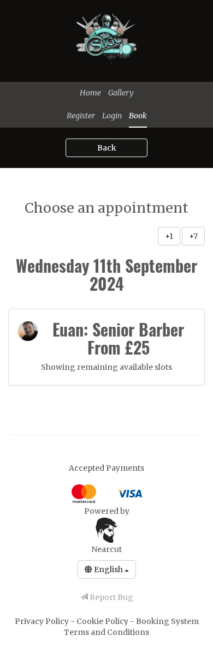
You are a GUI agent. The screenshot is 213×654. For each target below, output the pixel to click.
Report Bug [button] (110, 597)
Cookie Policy (103, 621)
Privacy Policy (42, 621)
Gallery (121, 93)
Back (106, 148)
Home (90, 93)
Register (81, 116)
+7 (193, 236)
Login (112, 116)
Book (138, 116)
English (108, 569)
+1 (169, 236)
